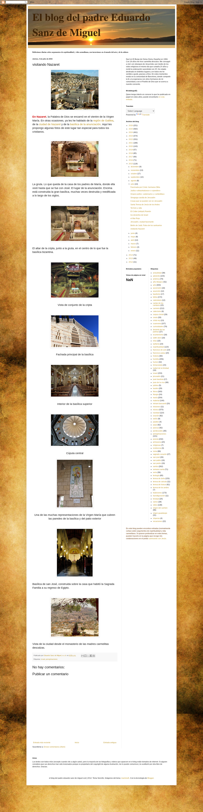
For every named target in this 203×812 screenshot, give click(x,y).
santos (155, 466)
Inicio (77, 743)
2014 (131, 255)
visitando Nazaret (137, 229)
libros (155, 391)
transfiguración (159, 496)
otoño (155, 419)
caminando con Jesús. (157, 539)
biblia (155, 297)
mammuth (125, 778)
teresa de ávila (159, 478)
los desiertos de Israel (139, 215)
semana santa (158, 469)
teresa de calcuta (160, 482)
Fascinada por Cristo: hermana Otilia (145, 187)
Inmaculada (157, 365)
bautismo (156, 294)
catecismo (157, 311)
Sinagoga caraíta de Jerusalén (142, 198)
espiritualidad (158, 347)
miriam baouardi (159, 404)
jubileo (155, 385)
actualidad (157, 273)
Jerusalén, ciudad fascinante (142, 222)
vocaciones (157, 521)
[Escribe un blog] (85, 655)
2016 (131, 160)
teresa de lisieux (159, 485)
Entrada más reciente (41, 743)
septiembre (135, 177)
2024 (131, 132)
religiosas (157, 445)
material (156, 401)
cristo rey (156, 320)
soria (155, 472)
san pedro (157, 463)
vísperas (156, 518)
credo (155, 317)
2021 (131, 143)
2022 (131, 139)
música (156, 410)
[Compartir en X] (88, 655)
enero (133, 251)
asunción (156, 291)
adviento (156, 276)
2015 (131, 164)
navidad (156, 413)
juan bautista (158, 379)
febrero (134, 247)
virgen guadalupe (160, 513)
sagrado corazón (160, 454)
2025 (131, 129)
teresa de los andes (161, 488)
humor (155, 362)
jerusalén (156, 376)
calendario (157, 300)
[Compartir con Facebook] (90, 655)
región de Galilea (103, 120)
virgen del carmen (160, 508)
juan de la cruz (159, 382)
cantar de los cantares (158, 304)
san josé (156, 457)
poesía (155, 439)
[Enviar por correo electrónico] (82, 655)
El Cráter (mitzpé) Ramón (140, 211)
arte (154, 285)
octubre (134, 174)
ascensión (157, 288)
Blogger (150, 778)
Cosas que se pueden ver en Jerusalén (146, 201)
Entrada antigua (109, 743)
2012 (131, 262)
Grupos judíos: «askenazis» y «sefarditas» (147, 194)
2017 (131, 157)
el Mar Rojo (135, 218)
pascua (156, 428)
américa (156, 279)
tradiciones (157, 493)
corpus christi (158, 314)
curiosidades (158, 326)
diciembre (135, 167)
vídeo (155, 505)
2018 (131, 153)
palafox (156, 422)
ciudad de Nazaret (50, 124)
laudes (155, 388)
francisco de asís (159, 350)
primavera (157, 442)
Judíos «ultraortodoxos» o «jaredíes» (145, 191)
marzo (133, 244)
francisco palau (159, 353)
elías (155, 341)
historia (156, 356)
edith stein (157, 338)
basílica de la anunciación (85, 124)
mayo (133, 237)
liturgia (155, 394)
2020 (131, 146)
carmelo (156, 308)
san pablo (157, 460)
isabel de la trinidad (161, 368)
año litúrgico (158, 282)
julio (133, 184)
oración (156, 416)
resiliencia (157, 448)
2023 (131, 136)
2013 (131, 258)
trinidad (156, 499)
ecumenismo (158, 335)
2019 (131, 150)
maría (155, 398)
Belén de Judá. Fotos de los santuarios (146, 225)
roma (155, 451)
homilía (156, 359)
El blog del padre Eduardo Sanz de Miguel (91, 24)
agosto (134, 181)
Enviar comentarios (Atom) (54, 747)
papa (155, 425)
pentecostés (158, 431)
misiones (156, 407)
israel (43, 659)
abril (133, 240)
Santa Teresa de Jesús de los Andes (145, 205)
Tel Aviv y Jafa (136, 208)
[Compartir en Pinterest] (93, 655)
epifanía (156, 344)
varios (155, 502)
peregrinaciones (52, 659)
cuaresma (157, 324)
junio (133, 233)
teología (156, 475)
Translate (146, 115)
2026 (131, 125)
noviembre (135, 170)
